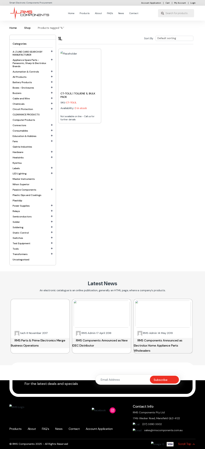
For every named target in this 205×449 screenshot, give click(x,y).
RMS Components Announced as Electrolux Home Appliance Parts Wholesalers (158, 345)
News (121, 13)
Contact (133, 13)
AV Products (19, 77)
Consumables (20, 130)
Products (85, 13)
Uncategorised (21, 259)
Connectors (19, 125)
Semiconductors (22, 216)
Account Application (151, 2)
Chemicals (18, 103)
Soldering (18, 227)
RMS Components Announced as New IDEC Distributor (100, 342)
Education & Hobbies (24, 136)
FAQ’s (110, 13)
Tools (16, 248)
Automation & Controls (26, 71)
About (98, 13)
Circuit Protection (23, 109)
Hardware (18, 152)
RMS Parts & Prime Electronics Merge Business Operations (38, 342)
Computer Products (24, 120)
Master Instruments (24, 179)
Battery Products (22, 82)
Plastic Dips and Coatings (27, 195)
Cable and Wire (21, 98)
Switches (18, 238)
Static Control (21, 232)
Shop (27, 28)
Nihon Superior (21, 184)
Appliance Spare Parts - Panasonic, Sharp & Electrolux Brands (29, 63)
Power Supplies (21, 205)
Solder (16, 222)
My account (180, 2)
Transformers (20, 254)
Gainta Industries (22, 146)
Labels (16, 168)
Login (193, 2)
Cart (168, 2)
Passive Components (24, 189)
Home (71, 13)
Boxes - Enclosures (23, 87)
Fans (15, 141)
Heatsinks (18, 157)
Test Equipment (21, 243)
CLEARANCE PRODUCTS (26, 114)
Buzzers (17, 93)
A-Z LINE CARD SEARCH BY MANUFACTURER (27, 53)
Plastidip (17, 200)
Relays (16, 211)
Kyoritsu (17, 162)
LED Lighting (20, 173)
